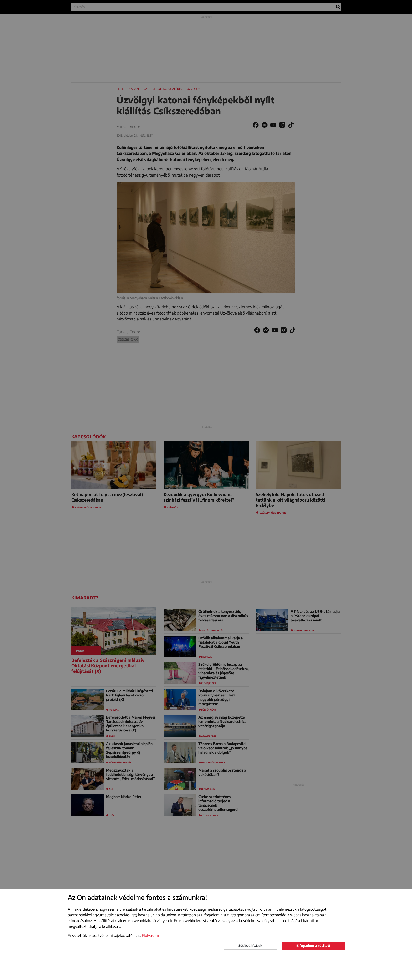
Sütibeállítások (250, 946)
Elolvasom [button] (150, 935)
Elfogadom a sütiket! (313, 946)
